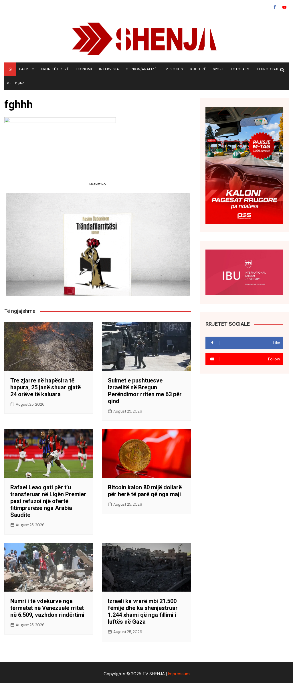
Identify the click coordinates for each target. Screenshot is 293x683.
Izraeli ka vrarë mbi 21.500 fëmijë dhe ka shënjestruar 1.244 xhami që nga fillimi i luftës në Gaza (143, 611)
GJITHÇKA (16, 83)
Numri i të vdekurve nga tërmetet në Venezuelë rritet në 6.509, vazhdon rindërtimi (47, 608)
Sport (218, 69)
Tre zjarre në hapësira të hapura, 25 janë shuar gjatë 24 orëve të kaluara (45, 387)
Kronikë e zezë (55, 69)
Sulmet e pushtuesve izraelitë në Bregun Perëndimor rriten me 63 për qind (145, 391)
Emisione (171, 69)
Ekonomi (84, 69)
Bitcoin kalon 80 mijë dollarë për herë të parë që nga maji (145, 491)
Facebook (274, 7)
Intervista (109, 69)
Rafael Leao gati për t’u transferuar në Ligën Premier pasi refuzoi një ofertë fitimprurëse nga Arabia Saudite (48, 501)
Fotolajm (240, 69)
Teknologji (267, 69)
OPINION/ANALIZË (141, 69)
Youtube (284, 7)
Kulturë (198, 69)
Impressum (179, 674)
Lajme (25, 69)
